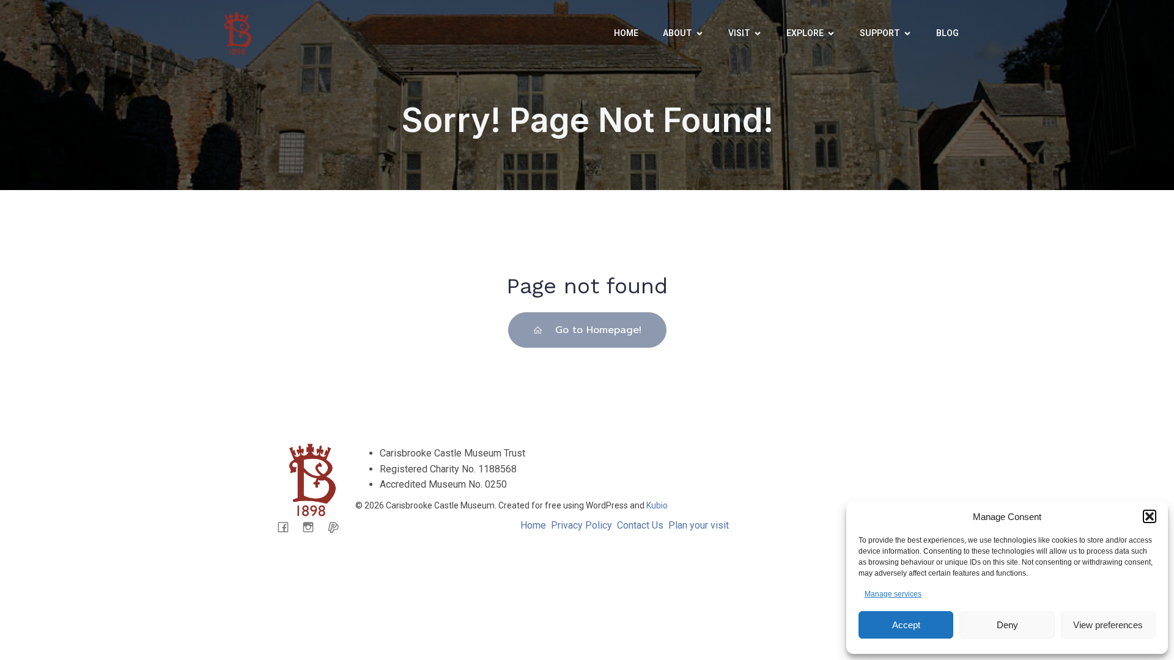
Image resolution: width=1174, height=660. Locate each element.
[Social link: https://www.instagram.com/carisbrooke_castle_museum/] (312, 527)
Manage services (893, 594)
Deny (1007, 625)
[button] (1149, 516)
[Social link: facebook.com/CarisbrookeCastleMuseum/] (287, 527)
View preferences (1108, 625)
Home (626, 33)
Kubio (657, 505)
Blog (947, 33)
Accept (906, 625)
